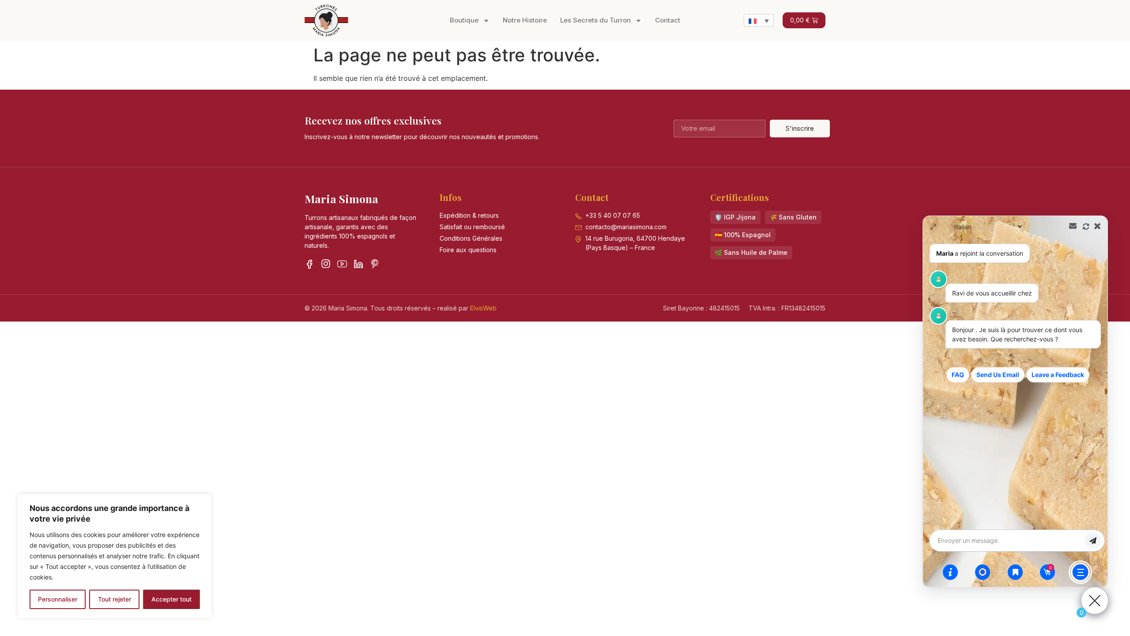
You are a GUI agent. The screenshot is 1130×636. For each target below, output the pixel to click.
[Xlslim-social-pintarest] (375, 264)
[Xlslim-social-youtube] (342, 264)
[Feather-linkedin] (358, 264)
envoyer (1093, 540)
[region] (115, 556)
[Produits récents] (1015, 572)
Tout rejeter (114, 599)
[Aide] (950, 572)
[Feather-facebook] (309, 264)
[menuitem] (759, 20)
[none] (759, 20)
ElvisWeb (483, 308)
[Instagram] (326, 264)
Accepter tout (171, 599)
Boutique (464, 20)
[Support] (982, 572)
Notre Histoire (525, 20)
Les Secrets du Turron (595, 20)
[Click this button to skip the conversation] (1080, 572)
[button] (735, 217)
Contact (667, 20)
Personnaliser (57, 599)
